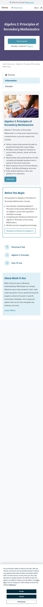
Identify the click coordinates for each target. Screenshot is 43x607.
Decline (21, 596)
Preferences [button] (12, 585)
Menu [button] (36, 8)
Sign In (30, 46)
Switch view (29, 2)
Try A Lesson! (22, 41)
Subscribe (10, 179)
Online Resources (9, 64)
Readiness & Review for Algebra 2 (20, 231)
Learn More (10, 310)
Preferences (22, 602)
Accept (21, 591)
